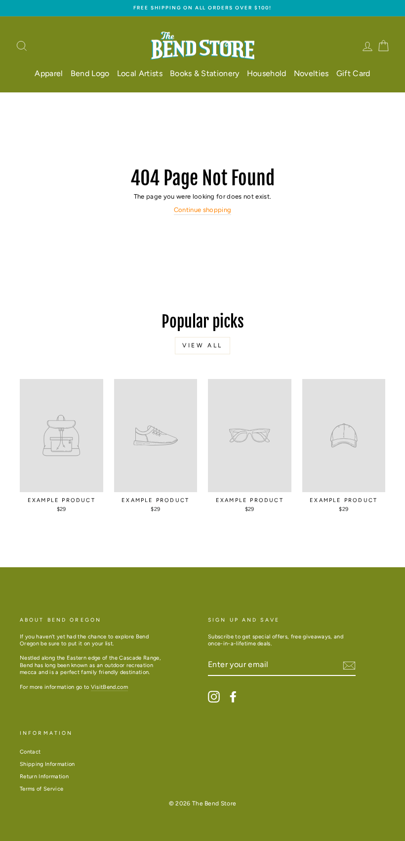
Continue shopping (203, 209)
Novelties (311, 73)
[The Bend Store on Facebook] (233, 697)
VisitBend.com (109, 687)
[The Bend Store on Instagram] (214, 697)
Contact (30, 752)
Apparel (49, 73)
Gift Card (353, 73)
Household (266, 73)
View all (202, 345)
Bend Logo (90, 73)
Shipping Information (47, 764)
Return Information (44, 776)
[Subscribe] (349, 666)
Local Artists (139, 73)
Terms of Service (41, 789)
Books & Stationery (205, 73)
